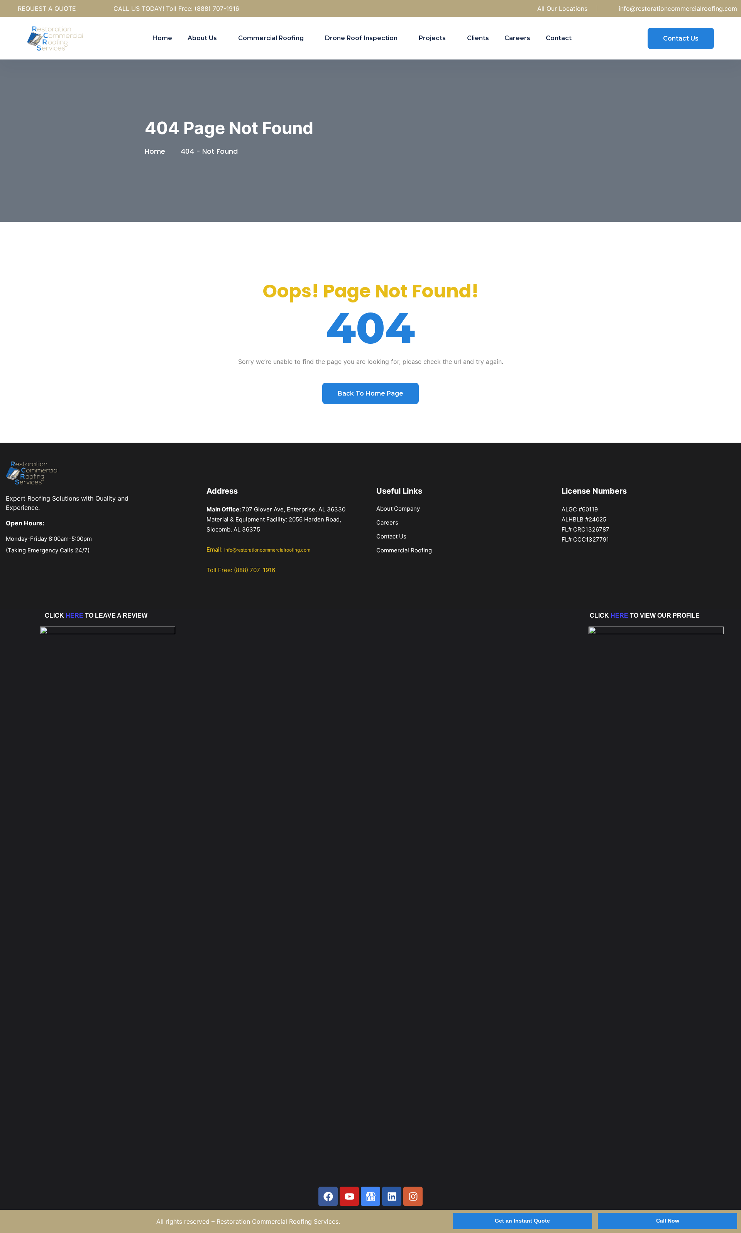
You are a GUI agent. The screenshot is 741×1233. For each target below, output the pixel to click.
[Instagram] (413, 1196)
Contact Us (391, 536)
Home (162, 38)
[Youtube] (349, 1196)
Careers (517, 38)
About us (202, 38)
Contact (559, 38)
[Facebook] (328, 1196)
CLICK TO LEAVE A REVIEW (96, 615)
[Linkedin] (391, 1196)
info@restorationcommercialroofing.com (678, 8)
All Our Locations (562, 8)
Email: (258, 549)
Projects (432, 38)
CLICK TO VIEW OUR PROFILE (645, 615)
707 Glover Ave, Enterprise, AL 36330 (293, 509)
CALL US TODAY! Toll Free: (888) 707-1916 (176, 8)
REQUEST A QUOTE (47, 8)
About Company (398, 508)
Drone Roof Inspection (361, 38)
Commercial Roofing (271, 38)
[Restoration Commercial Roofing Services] (60, 38)
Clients (478, 38)
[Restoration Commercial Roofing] (370, 1196)
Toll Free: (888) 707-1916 (240, 570)
